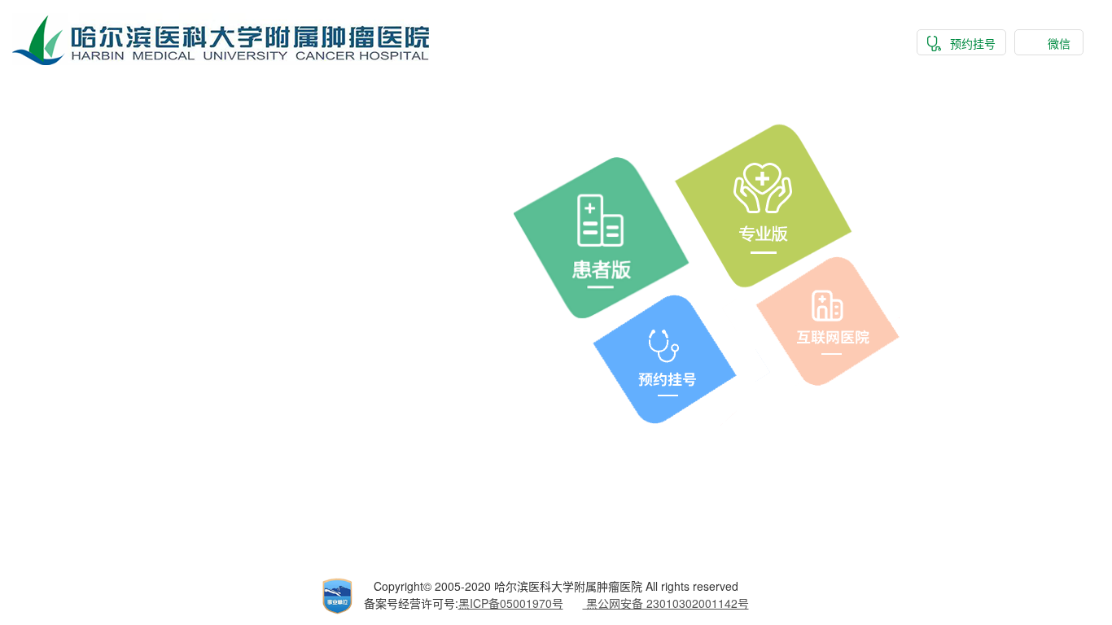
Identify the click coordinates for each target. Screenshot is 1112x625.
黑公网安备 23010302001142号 (666, 603)
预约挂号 (973, 43)
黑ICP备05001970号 (510, 603)
